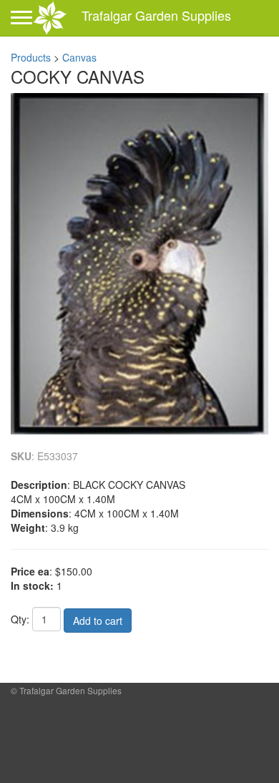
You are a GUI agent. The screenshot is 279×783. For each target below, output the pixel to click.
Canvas (79, 57)
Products (31, 57)
